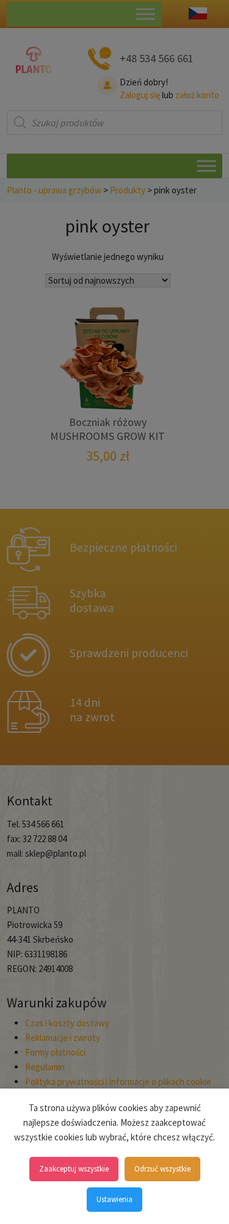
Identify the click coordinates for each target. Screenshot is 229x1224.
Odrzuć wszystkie (162, 1169)
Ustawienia (114, 1199)
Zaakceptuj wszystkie (74, 1169)
